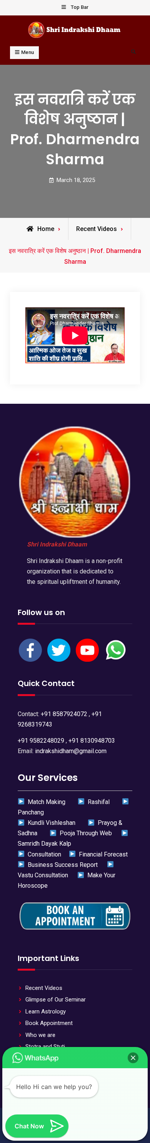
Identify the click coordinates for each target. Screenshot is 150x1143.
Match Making (46, 802)
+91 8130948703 (91, 740)
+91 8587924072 (64, 714)
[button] (133, 1057)
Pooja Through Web (85, 833)
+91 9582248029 (41, 740)
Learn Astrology (45, 1011)
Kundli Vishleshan (51, 822)
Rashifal (98, 802)
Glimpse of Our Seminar (55, 999)
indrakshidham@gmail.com (71, 751)
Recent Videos (96, 229)
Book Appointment (49, 1023)
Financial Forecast (102, 854)
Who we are (40, 1035)
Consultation (43, 854)
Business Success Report (62, 864)
